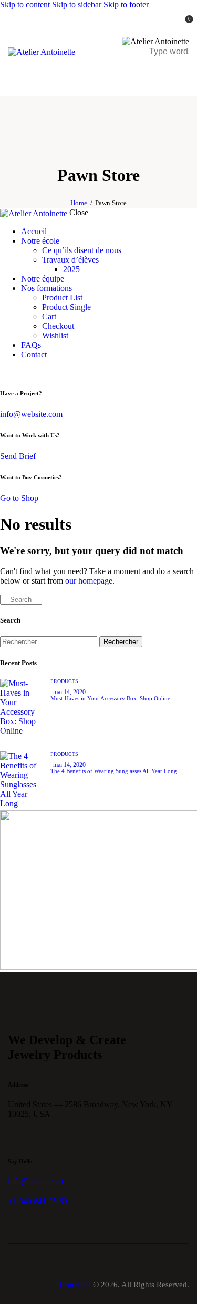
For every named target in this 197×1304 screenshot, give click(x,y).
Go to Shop (19, 498)
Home (78, 203)
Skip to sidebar (76, 4)
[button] (182, 74)
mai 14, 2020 (69, 692)
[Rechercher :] (49, 641)
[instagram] (41, 372)
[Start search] (3, 600)
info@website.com (31, 413)
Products (64, 681)
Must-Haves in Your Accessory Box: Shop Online (110, 698)
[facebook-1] (6, 372)
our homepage (88, 580)
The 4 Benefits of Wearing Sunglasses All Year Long (113, 771)
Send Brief (18, 456)
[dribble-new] (29, 372)
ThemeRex (73, 1284)
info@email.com (35, 1181)
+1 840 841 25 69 (37, 1201)
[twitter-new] (17, 372)
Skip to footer (126, 4)
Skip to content (25, 4)
